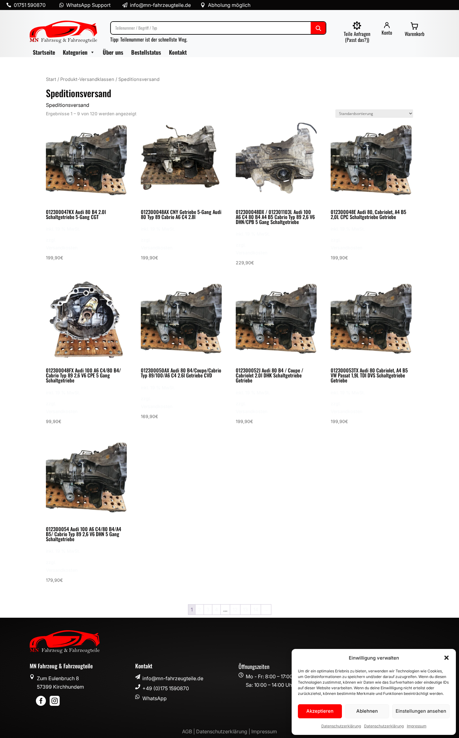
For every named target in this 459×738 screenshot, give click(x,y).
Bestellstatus (146, 52)
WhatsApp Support (88, 5)
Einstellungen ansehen (421, 711)
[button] (446, 658)
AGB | (189, 731)
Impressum (417, 726)
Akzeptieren (319, 711)
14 (255, 609)
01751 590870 (30, 5)
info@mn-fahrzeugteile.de (172, 678)
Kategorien (75, 52)
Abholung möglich (229, 5)
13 (245, 609)
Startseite (44, 52)
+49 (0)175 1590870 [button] (165, 688)
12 (235, 609)
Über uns (113, 52)
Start (51, 79)
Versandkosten (61, 247)
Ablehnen (367, 711)
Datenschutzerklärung (341, 726)
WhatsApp (154, 698)
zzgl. (51, 239)
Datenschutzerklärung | (223, 731)
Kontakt (178, 52)
